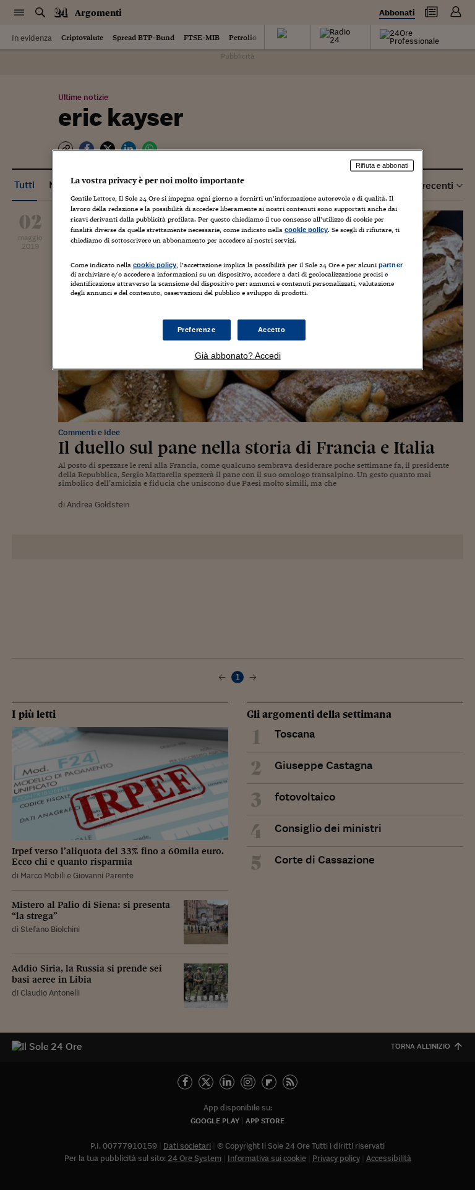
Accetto (272, 329)
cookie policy (306, 229)
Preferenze (197, 329)
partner (391, 264)
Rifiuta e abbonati (382, 165)
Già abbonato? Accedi (238, 355)
